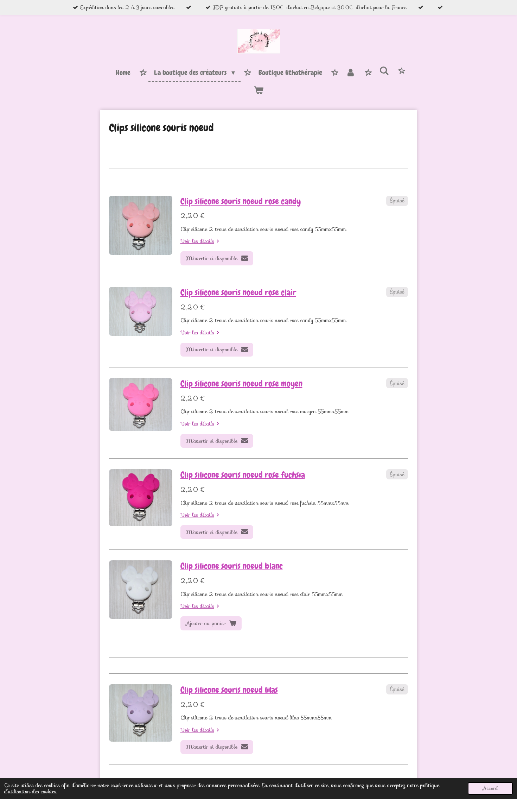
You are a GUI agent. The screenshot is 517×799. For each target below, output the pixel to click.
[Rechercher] (384, 71)
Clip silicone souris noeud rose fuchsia (242, 475)
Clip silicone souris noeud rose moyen (241, 383)
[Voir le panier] (258, 90)
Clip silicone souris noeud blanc (231, 566)
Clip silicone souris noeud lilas (229, 690)
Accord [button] (490, 788)
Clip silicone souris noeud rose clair (238, 292)
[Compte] (350, 73)
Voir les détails (197, 241)
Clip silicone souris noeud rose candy (240, 201)
